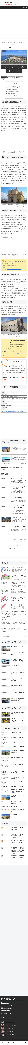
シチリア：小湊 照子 (9, 1034)
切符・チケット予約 (7, 1008)
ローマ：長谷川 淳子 (9, 1028)
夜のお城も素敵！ (11, 93)
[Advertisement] (14, 24)
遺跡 (4, 79)
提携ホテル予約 (6, 1010)
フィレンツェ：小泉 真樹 (10, 1025)
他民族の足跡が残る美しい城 (13, 86)
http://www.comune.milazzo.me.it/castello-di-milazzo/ (14, 411)
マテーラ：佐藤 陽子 (9, 1031)
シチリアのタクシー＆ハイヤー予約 (11, 353)
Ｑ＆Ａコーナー (6, 1013)
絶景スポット (12, 77)
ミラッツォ (5, 77)
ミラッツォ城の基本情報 (12, 95)
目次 (12, 83)
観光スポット (20, 77)
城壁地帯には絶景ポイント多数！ (14, 89)
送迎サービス (6, 1003)
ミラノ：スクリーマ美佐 (9, 1022)
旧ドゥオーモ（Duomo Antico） (14, 87)
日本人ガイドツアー (7, 1005)
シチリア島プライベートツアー (14, 269)
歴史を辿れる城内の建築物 (13, 91)
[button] (24, 7)
